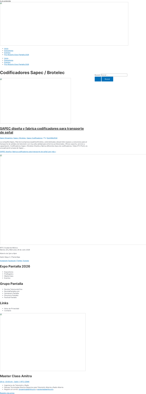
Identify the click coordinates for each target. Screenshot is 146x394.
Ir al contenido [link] (5, 1)
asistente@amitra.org (45, 389)
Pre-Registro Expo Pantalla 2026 (16, 55)
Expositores (8, 51)
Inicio (6, 49)
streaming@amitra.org (27, 389)
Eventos (7, 53)
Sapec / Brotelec (19, 138)
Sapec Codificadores (34, 138)
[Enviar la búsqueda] (98, 79)
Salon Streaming (6, 138)
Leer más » (28, 152)
